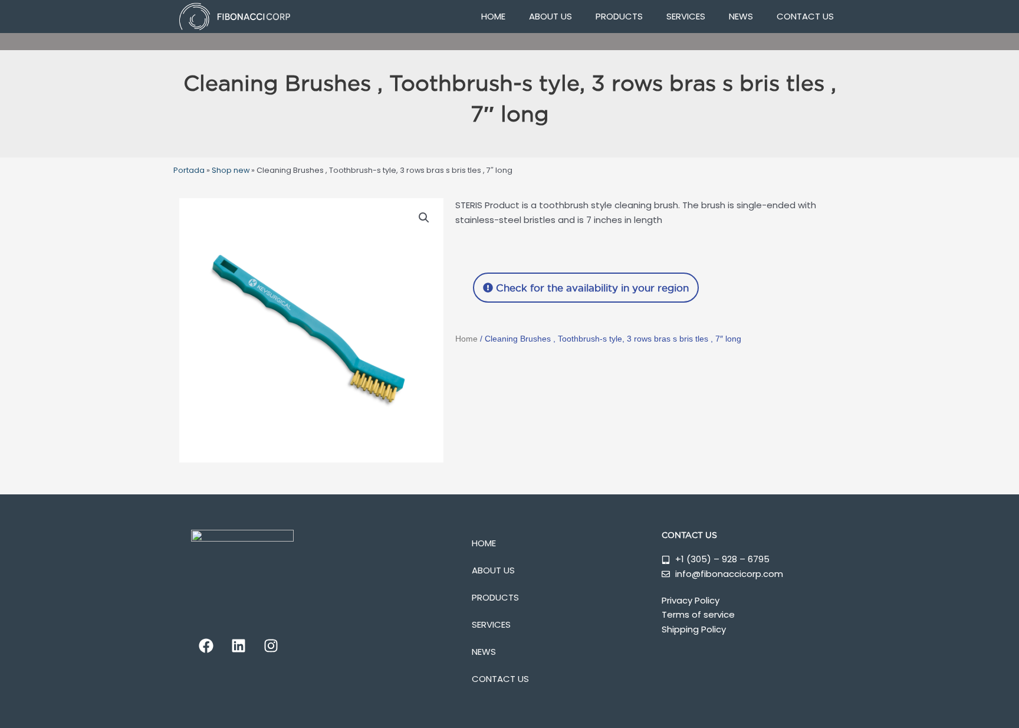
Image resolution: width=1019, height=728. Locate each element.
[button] (424, 217)
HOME (493, 16)
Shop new (230, 170)
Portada (189, 170)
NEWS (741, 16)
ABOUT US (550, 16)
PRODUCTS (619, 16)
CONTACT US (805, 16)
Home (466, 339)
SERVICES (685, 16)
